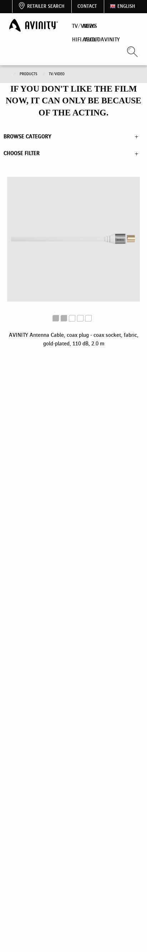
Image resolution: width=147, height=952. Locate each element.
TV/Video (57, 74)
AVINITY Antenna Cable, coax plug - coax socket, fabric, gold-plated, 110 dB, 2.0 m (73, 339)
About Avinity (101, 39)
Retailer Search (45, 6)
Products (29, 74)
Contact (87, 6)
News (90, 26)
